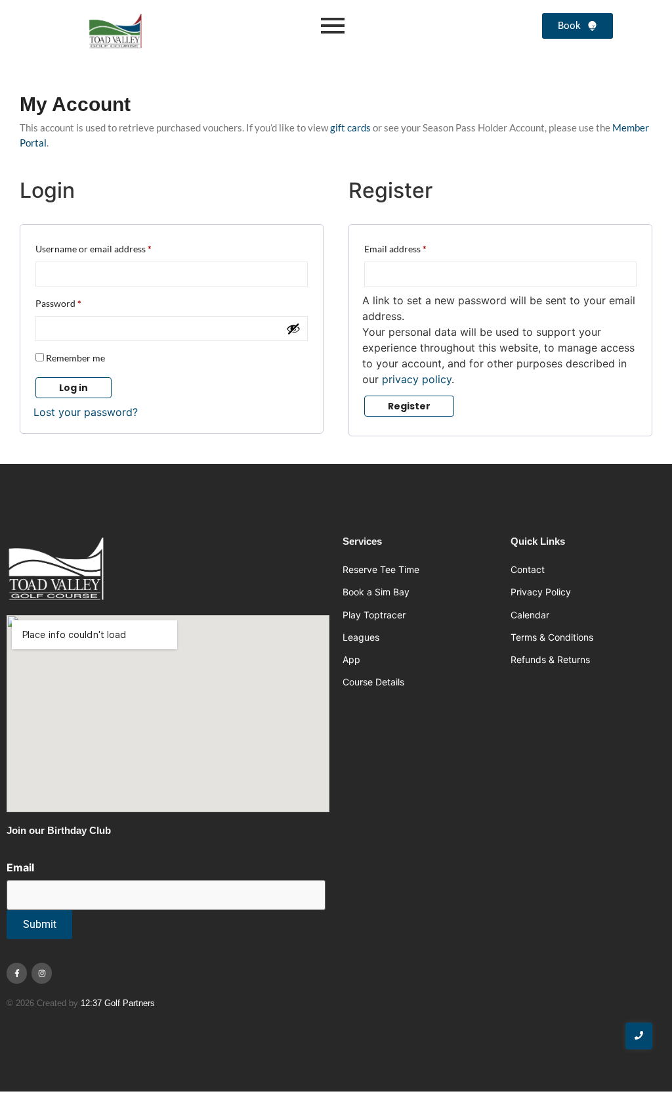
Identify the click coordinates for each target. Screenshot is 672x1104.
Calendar (530, 614)
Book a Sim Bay (376, 591)
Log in (73, 387)
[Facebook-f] (17, 973)
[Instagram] (42, 973)
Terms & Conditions (552, 637)
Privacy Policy (541, 591)
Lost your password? (85, 412)
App (351, 659)
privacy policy (417, 379)
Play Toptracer (374, 614)
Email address (413, 247)
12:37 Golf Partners (118, 1003)
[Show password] (293, 328)
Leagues (361, 637)
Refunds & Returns (550, 659)
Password (76, 301)
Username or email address (111, 247)
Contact (528, 569)
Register (409, 406)
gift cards (350, 127)
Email (20, 867)
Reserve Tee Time (381, 569)
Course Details (373, 681)
